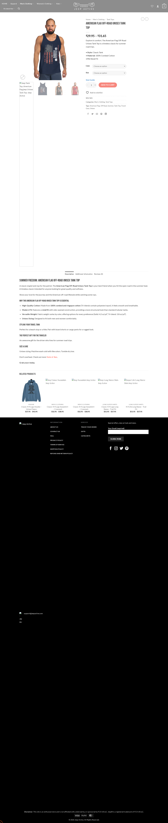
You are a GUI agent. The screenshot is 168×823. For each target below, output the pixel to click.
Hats (58, 4)
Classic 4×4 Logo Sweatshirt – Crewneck (57, 408)
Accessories (8, 9)
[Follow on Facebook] (110, 449)
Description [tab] (69, 274)
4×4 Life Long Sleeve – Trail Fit (136, 408)
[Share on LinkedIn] (106, 114)
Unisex (92, 108)
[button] (19, 8)
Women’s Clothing (44, 4)
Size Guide (90, 80)
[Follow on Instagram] (116, 449)
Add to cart (108, 85)
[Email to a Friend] (97, 114)
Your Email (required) (116, 428)
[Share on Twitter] (93, 114)
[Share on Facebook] (88, 114)
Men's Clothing (98, 19)
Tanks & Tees (52, 357)
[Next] (78, 48)
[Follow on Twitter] (121, 449)
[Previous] (24, 48)
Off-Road (104, 106)
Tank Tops (110, 19)
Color (88, 66)
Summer (111, 106)
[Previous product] (146, 19)
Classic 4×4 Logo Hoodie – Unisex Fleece (31, 408)
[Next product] (142, 19)
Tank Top (117, 106)
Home (88, 19)
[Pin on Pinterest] (101, 114)
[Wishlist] (152, 6)
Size (87, 73)
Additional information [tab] (83, 274)
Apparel (13, 4)
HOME (4, 4)
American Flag (95, 106)
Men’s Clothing (26, 4)
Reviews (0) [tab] (98, 274)
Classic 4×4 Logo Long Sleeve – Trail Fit (109, 408)
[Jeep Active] (84, 6)
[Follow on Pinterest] (127, 449)
